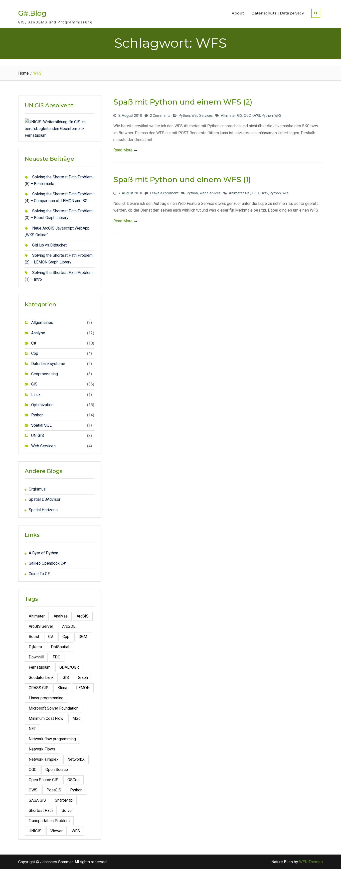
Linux (35, 394)
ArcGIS (83, 616)
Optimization (42, 404)
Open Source (56, 769)
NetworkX (76, 759)
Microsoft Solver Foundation (53, 708)
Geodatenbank (41, 677)
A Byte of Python (43, 553)
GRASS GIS (38, 687)
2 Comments (160, 116)
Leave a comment (164, 193)
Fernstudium (39, 667)
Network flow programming (52, 739)
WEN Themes (311, 862)
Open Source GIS (43, 779)
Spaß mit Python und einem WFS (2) (182, 102)
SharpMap (64, 800)
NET (32, 728)
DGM (82, 636)
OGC (247, 116)
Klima (62, 687)
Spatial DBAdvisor (44, 499)
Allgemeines (42, 322)
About (238, 13)
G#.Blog (32, 13)
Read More (123, 150)
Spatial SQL (41, 425)
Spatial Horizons (43, 509)
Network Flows (42, 749)
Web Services (202, 116)
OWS (256, 116)
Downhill (36, 657)
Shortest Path (41, 810)
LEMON (83, 687)
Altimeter (228, 116)
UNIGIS (37, 435)
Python (184, 116)
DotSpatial (60, 646)
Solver (67, 810)
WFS (277, 116)
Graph (83, 677)
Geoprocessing (44, 374)
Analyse (38, 333)
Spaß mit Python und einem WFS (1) (182, 179)
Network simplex (43, 759)
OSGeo (73, 779)
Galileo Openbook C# (47, 563)
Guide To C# (39, 573)
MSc (76, 718)
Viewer (56, 831)
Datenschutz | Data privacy (277, 13)
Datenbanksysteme (48, 363)
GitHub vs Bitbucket (49, 245)
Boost (34, 636)
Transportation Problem (49, 820)
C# (33, 343)
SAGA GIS (37, 800)
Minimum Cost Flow (46, 718)
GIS (239, 116)
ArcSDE (68, 626)
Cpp (34, 353)
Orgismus (37, 489)
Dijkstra (35, 646)
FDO (56, 657)
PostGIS (53, 790)
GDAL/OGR (69, 667)
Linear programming (46, 698)
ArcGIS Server (41, 626)
